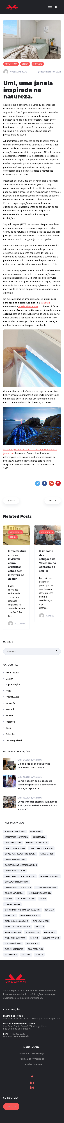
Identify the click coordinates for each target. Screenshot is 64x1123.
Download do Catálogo (31, 1053)
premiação (14, 684)
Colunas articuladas (14, 893)
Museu (9, 715)
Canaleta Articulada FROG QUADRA (20, 854)
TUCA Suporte (32, 943)
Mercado (10, 709)
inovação (40, 927)
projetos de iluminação (15, 938)
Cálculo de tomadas (26, 899)
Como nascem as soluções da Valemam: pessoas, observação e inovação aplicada (37, 785)
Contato (11, 1106)
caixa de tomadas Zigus (36, 843)
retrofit (34, 938)
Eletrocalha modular (30, 915)
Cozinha (8, 899)
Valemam (45, 302)
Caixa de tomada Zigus (15, 848)
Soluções (10, 734)
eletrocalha (10, 915)
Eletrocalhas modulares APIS (18, 927)
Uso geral (26, 955)
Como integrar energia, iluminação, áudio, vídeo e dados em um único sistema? (38, 805)
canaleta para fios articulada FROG (21, 865)
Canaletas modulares (49, 876)
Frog (8, 690)
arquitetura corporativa (16, 837)
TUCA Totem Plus (35, 949)
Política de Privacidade (32, 1058)
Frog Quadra (12, 696)
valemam (39, 955)
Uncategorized (14, 740)
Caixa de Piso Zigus (13, 843)
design (43, 899)
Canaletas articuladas (15, 871)
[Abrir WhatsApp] (56, 1115)
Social (9, 727)
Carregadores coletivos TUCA (18, 887)
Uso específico (11, 955)
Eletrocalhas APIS (41, 921)
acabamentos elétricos (15, 831)
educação (49, 910)
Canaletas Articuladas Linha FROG (20, 876)
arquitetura (35, 831)
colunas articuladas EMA (39, 893)
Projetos (10, 721)
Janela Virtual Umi (28, 306)
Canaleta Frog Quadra (15, 859)
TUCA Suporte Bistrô (14, 949)
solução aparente (51, 938)
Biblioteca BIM (39, 837)
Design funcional (12, 904)
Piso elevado (49, 932)
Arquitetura (12, 672)
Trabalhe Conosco (32, 1064)
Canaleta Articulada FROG (41, 848)
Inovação (11, 703)
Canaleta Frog (46, 854)
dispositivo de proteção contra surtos (22, 910)
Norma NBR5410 (32, 932)
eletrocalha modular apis (16, 921)
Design (9, 678)
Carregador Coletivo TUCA (16, 882)
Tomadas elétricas (13, 943)
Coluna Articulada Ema (46, 887)
